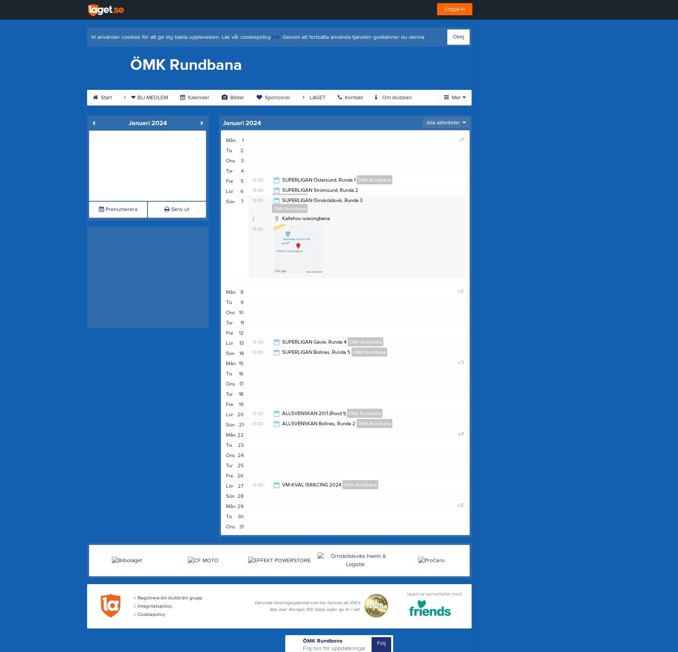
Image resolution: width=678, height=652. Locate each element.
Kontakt (353, 97)
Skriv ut (179, 209)
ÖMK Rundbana (374, 180)
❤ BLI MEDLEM (148, 97)
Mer (456, 97)
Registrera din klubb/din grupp (170, 598)
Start (105, 97)
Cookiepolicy (151, 614)
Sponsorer (276, 97)
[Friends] (430, 609)
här (276, 37)
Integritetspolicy (155, 606)
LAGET (317, 97)
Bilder (236, 97)
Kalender (198, 97)
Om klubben (396, 97)
